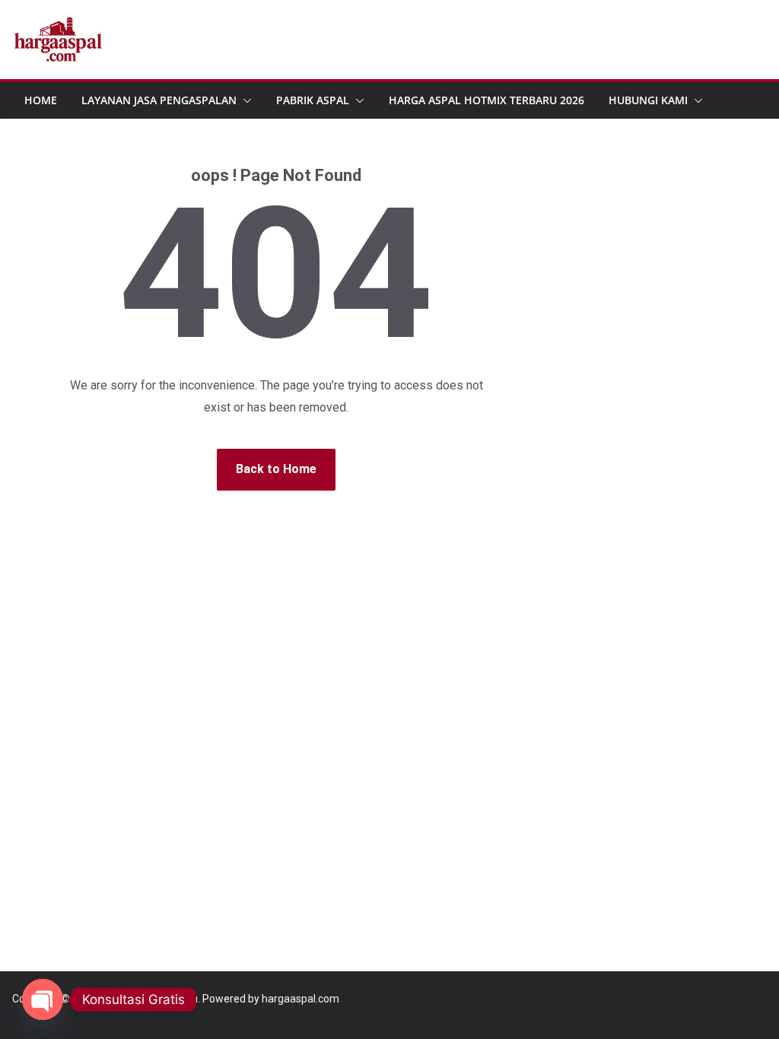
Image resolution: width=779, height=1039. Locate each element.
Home (40, 100)
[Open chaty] (42, 999)
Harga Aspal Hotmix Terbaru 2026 (486, 100)
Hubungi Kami (648, 100)
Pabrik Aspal (312, 100)
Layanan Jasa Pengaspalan (159, 100)
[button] (244, 100)
